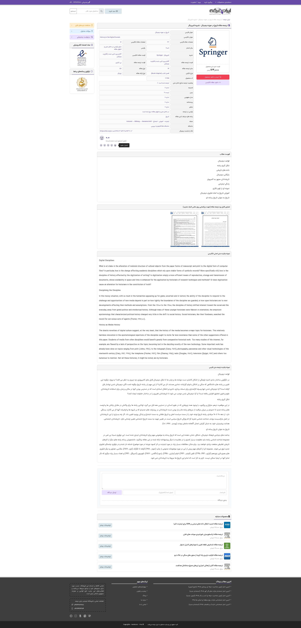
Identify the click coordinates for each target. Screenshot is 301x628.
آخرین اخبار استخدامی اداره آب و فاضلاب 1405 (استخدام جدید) (209, 604)
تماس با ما (142, 604)
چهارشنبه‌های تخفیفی (139, 587)
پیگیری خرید (208, 2)
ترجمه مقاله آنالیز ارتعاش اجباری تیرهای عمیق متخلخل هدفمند (199, 565)
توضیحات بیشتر (105, 525)
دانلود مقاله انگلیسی (212, 82)
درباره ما (143, 600)
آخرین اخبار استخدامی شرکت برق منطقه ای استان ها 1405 (211, 600)
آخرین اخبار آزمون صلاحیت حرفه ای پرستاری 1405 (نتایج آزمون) (209, 587)
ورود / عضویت (196, 2)
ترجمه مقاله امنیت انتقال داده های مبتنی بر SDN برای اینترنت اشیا (198, 524)
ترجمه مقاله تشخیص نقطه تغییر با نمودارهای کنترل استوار (201, 544)
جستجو (73, 11)
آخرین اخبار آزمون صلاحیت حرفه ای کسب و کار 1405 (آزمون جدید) (208, 596)
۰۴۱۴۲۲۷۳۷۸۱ (79, 605)
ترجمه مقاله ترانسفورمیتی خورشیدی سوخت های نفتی (203, 534)
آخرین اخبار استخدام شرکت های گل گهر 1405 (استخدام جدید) (210, 591)
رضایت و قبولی (141, 591)
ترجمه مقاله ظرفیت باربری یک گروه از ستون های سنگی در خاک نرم (198, 555)
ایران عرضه (226, 19)
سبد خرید (112, 11)
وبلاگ (144, 596)
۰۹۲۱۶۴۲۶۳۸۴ (79, 608)
